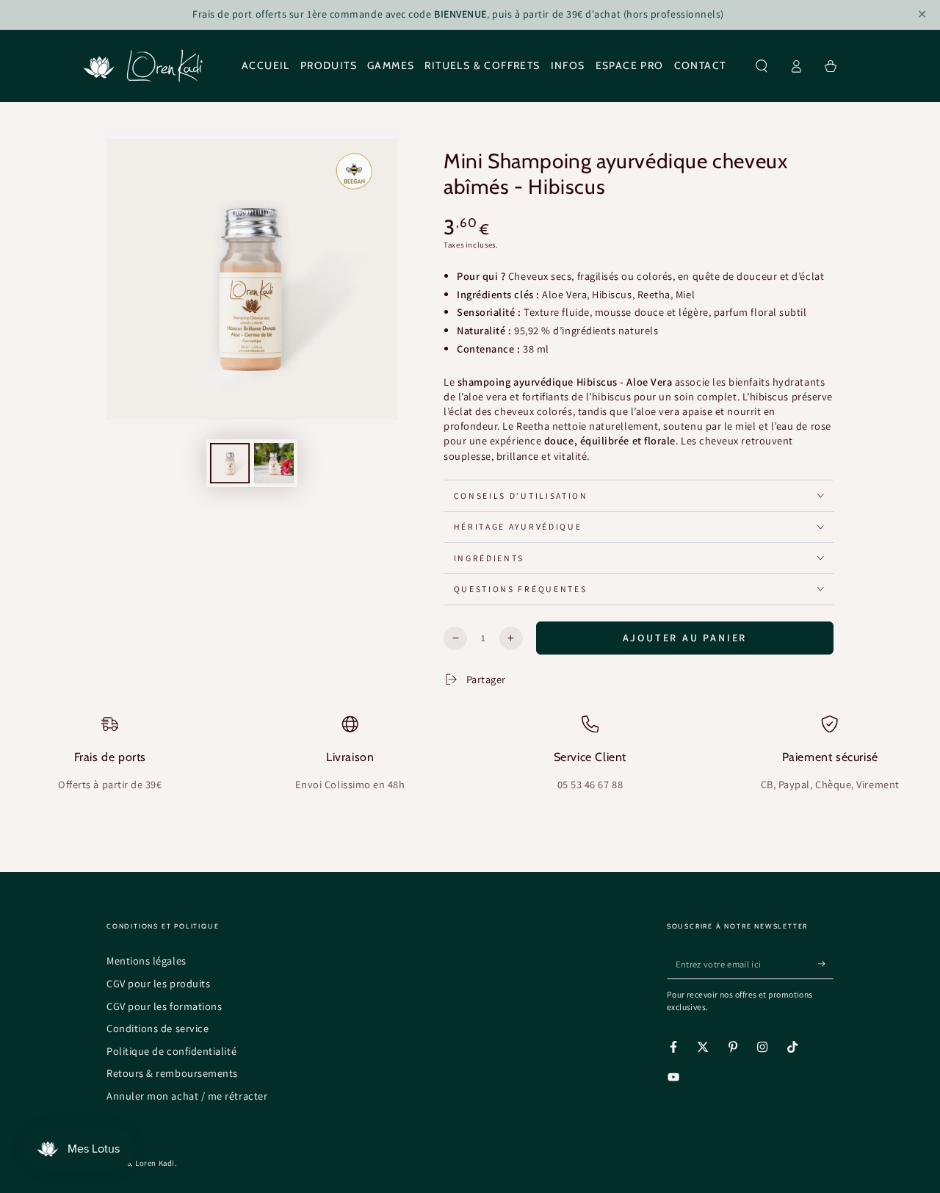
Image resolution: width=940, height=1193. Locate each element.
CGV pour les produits (158, 983)
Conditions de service (157, 1028)
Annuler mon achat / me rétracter (186, 1096)
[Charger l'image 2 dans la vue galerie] (274, 463)
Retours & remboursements (172, 1073)
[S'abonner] (826, 963)
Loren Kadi (154, 1163)
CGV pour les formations (164, 1006)
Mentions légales (146, 960)
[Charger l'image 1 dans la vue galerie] (230, 463)
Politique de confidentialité (171, 1051)
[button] (762, 66)
